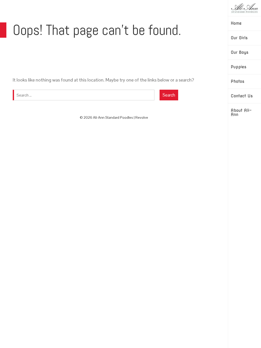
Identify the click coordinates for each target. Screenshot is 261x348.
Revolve (141, 117)
